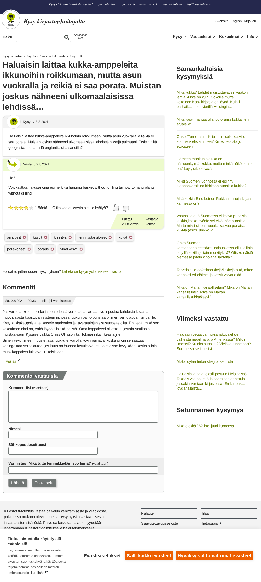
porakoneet (16, 249)
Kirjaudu (250, 21)
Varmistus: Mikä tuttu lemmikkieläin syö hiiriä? (49, 463)
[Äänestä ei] (125, 209)
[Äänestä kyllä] (116, 207)
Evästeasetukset (102, 555)
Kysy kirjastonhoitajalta (19, 56)
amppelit (14, 237)
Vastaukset (200, 36)
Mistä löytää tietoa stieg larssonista (205, 361)
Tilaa (205, 513)
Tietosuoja (209, 523)
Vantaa (150, 224)
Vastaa (11, 361)
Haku (7, 37)
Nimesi (14, 428)
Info (250, 36)
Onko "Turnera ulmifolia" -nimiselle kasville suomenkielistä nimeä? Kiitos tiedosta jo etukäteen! (211, 141)
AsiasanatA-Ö (80, 36)
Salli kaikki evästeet (149, 555)
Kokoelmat (229, 36)
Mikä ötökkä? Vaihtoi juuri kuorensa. (206, 426)
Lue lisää (37, 573)
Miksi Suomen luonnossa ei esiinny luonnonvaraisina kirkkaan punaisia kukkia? (211, 183)
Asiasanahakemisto (52, 56)
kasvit (37, 237)
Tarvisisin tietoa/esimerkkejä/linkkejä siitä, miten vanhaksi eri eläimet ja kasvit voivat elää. (215, 272)
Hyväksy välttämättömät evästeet (214, 555)
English (236, 21)
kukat (123, 237)
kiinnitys (60, 237)
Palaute (147, 513)
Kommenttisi (19, 387)
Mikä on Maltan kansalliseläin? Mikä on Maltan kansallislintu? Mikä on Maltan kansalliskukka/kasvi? (214, 292)
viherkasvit (68, 249)
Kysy (177, 36)
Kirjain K (76, 56)
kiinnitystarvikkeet (92, 237)
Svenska (221, 21)
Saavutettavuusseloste (159, 523)
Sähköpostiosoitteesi (27, 444)
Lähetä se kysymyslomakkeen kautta (91, 271)
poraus (43, 249)
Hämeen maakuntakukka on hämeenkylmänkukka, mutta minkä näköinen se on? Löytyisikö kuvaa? (215, 163)
